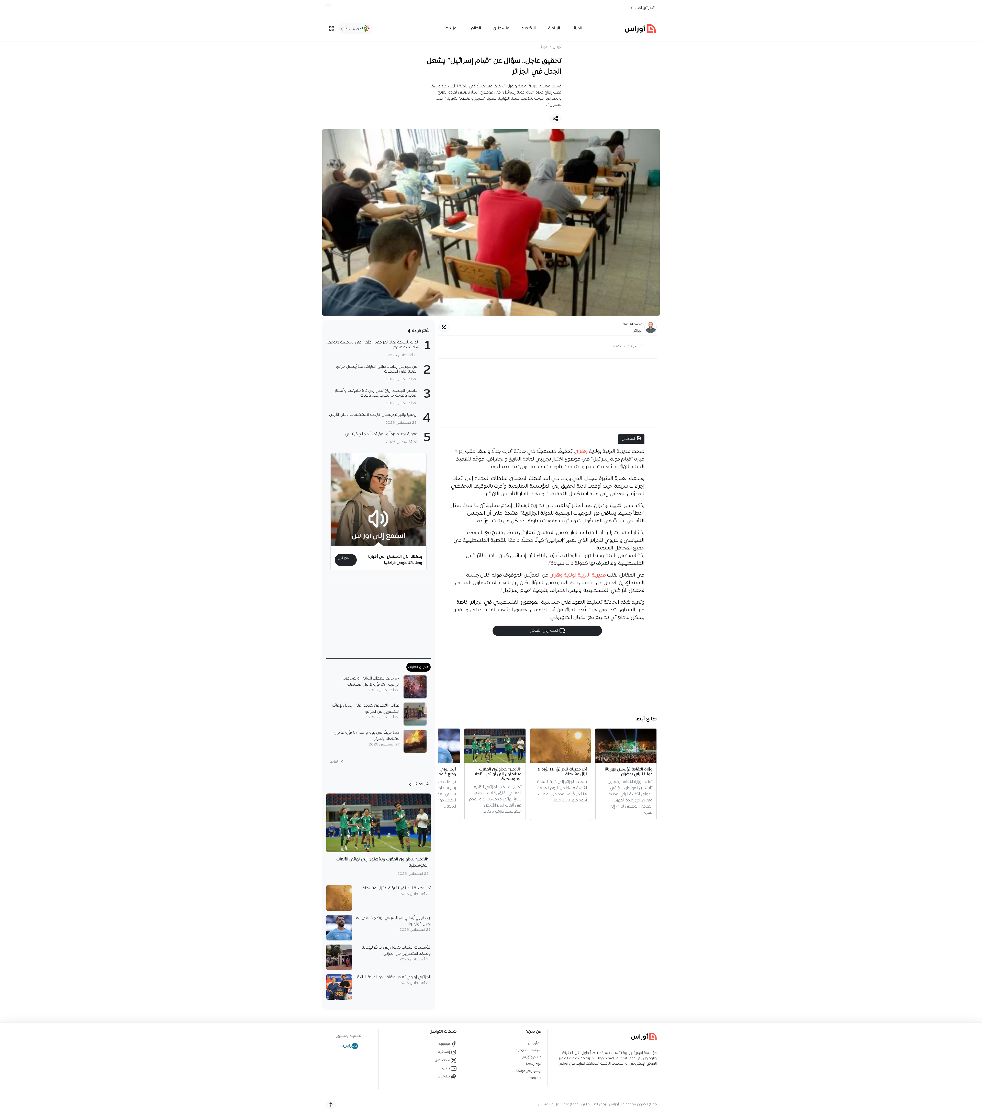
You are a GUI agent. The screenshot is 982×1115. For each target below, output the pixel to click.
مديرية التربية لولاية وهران (578, 575)
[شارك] (555, 118)
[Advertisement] (547, 393)
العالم (476, 28)
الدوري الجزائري (352, 28)
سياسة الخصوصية (528, 1050)
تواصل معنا (533, 1064)
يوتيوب (445, 1068)
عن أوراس (534, 1043)
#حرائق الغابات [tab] (418, 667)
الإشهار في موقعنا (528, 1071)
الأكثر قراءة (421, 331)
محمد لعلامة (632, 324)
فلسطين (501, 28)
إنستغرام (444, 1052)
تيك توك (444, 1076)
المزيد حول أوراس (572, 1064)
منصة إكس (443, 1060)
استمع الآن (345, 558)
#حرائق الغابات (643, 7)
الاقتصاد (528, 28)
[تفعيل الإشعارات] (328, 5)
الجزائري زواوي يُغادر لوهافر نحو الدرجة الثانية (394, 977)
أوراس (557, 47)
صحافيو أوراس (531, 1057)
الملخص (628, 438)
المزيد (334, 762)
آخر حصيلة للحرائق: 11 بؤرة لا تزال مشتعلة (396, 888)
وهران (581, 452)
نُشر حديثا (422, 784)
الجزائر (577, 28)
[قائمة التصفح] (331, 28)
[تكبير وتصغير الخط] (444, 327)
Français (534, 1078)
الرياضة (554, 28)
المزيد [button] (454, 28)
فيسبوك (445, 1044)
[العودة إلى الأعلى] (330, 1104)
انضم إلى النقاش (544, 630)
